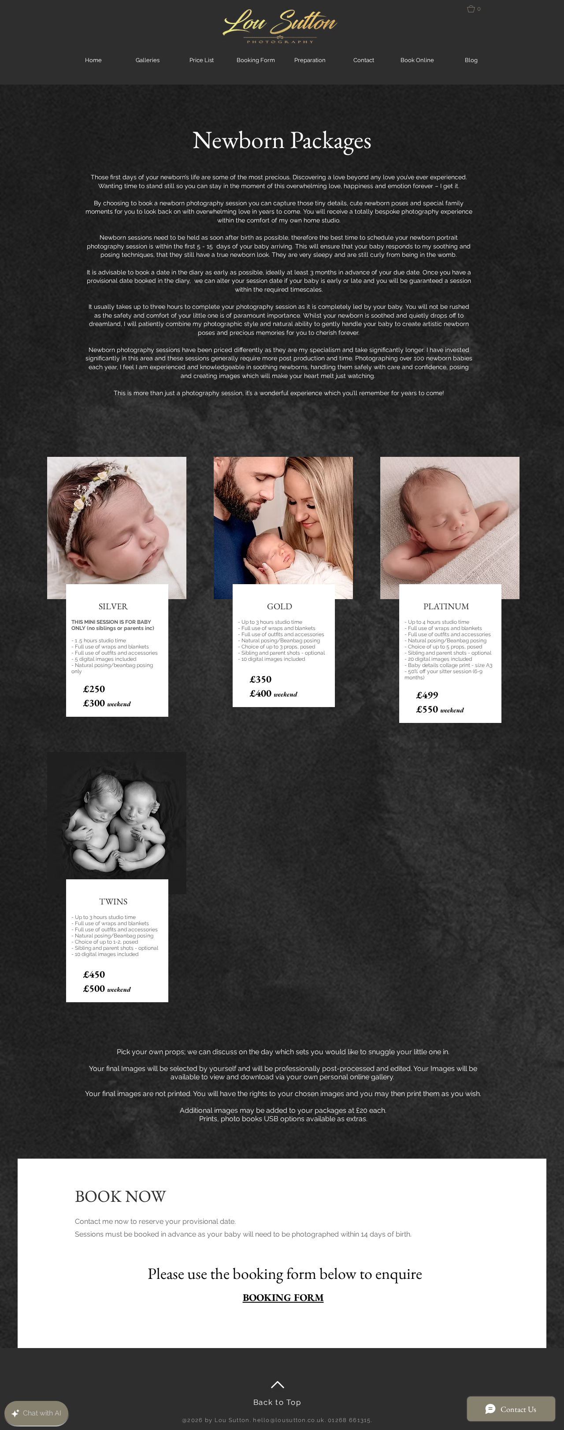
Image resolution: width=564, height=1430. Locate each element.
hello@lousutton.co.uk (288, 1420)
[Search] (488, 42)
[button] (480, 8)
